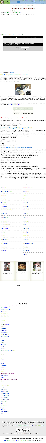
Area (2, 342)
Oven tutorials (25, 191)
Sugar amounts (4, 322)
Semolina (3, 320)
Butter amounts (4, 307)
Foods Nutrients (4, 332)
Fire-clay (3, 235)
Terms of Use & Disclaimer (14, 440)
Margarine (3, 387)
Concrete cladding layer (5, 224)
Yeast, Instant (4, 401)
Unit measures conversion (28, 187)
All (8, 334)
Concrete (3, 409)
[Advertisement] (23, 24)
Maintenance (25, 217)
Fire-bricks (3, 232)
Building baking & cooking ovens (33, 1)
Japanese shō (32, 5)
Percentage (3, 356)
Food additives (26, 228)
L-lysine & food (26, 235)
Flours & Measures (5, 385)
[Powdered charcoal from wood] (23, 94)
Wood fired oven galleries (26, 1)
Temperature (3, 328)
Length (2, 352)
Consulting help (26, 250)
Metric (2, 354)
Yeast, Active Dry (5, 395)
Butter (2, 380)
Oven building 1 (4, 246)
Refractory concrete (4, 217)
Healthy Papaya (26, 232)
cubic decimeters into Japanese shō (14, 104)
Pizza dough (25, 202)
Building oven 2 (4, 250)
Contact (21, 440)
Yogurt (2, 326)
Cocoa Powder (4, 383)
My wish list (25, 246)
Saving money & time (5, 239)
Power (2, 359)
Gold (2, 377)
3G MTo (25, 224)
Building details (4, 213)
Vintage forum (4, 206)
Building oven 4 (26, 239)
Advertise (24, 440)
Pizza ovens (3, 195)
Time (2, 367)
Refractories (3, 413)
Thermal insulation (4, 228)
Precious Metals (4, 375)
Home (5, 2)
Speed (2, 363)
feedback (23, 433)
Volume (2, 369)
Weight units (4, 336)
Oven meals (3, 202)
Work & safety (26, 221)
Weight (2, 371)
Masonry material (4, 411)
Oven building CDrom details (6, 191)
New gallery (3, 198)
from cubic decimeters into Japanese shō (12, 34)
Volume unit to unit (5, 403)
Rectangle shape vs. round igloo (7, 209)
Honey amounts (4, 313)
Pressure (3, 361)
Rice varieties (4, 389)
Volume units (4, 334)
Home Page (3, 187)
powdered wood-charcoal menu (24, 5)
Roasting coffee (26, 209)
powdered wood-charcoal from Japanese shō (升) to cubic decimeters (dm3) (30, 425)
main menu (17, 5)
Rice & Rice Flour (5, 315)
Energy (2, 346)
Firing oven (25, 213)
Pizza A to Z (25, 195)
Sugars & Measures (5, 393)
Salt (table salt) (4, 391)
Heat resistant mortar (5, 221)
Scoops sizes (4, 330)
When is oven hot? (26, 198)
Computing (3, 344)
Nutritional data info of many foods (42, 1)
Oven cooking (25, 206)
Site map (25, 254)
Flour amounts (4, 311)
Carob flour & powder (5, 309)
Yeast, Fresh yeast (5, 399)
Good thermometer (4, 243)
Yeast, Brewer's (4, 397)
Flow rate (3, 348)
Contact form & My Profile (28, 243)
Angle (2, 340)
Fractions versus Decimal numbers (8, 350)
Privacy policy (6, 440)
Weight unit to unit (5, 405)
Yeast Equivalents (5, 324)
